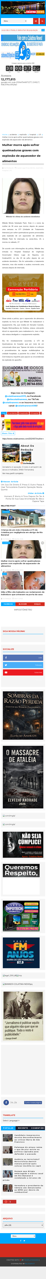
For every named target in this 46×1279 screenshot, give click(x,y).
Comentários (37, 1128)
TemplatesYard (31, 1260)
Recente (23, 1128)
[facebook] (21, 1241)
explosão (23, 134)
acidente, (31, 168)
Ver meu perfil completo (12, 473)
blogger (23, 604)
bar (4, 574)
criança (6, 512)
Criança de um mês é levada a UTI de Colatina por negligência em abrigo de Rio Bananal (22, 532)
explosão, (40, 168)
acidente (13, 134)
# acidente (12, 413)
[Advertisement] (23, 109)
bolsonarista (30, 30)
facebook (8, 604)
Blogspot (30, 1264)
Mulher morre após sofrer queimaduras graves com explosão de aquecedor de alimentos (20, 563)
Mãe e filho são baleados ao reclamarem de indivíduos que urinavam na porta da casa (22, 593)
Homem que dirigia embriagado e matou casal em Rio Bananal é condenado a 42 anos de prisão (23, 1175)
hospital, (5, 170)
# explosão (23, 413)
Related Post (8, 506)
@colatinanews (11, 402)
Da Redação (28, 463)
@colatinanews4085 (26, 406)
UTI (40, 134)
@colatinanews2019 (15, 396)
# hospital (34, 413)
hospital (33, 134)
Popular (8, 1128)
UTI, (10, 170)
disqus (37, 604)
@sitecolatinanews (17, 399)
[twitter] (24, 1241)
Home (4, 134)
